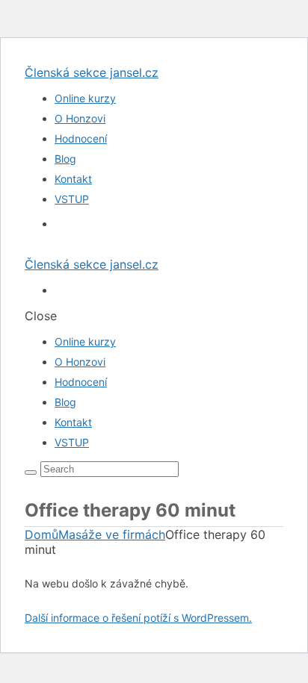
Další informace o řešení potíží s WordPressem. (138, 617)
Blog (65, 158)
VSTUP (72, 199)
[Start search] (31, 472)
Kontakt (73, 178)
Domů (41, 534)
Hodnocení (81, 138)
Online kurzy (85, 98)
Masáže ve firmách (111, 534)
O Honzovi (80, 118)
